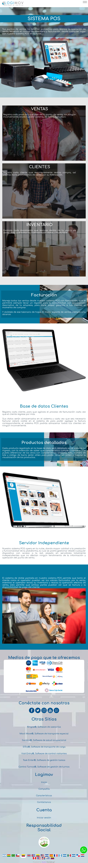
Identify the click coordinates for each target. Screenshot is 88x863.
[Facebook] (32, 713)
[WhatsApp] (56, 713)
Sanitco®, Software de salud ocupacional (44, 740)
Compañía (44, 789)
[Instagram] (44, 713)
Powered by (37, 862)
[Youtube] (50, 713)
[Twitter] (38, 713)
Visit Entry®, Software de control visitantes (44, 753)
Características (44, 795)
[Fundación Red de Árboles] (44, 847)
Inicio (44, 782)
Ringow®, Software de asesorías (44, 727)
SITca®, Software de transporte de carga (44, 747)
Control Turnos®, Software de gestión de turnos (44, 767)
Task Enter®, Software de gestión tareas (44, 760)
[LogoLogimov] (12, 5)
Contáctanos (44, 802)
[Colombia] (23, 856)
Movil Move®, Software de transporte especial (44, 733)
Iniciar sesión (44, 818)
